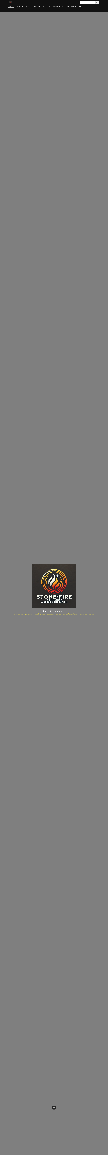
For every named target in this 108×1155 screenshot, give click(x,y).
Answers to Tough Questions (35, 6)
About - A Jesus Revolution (55, 6)
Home (11, 6)
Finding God (19, 6)
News (80, 6)
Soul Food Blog (71, 6)
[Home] (10, 2)
